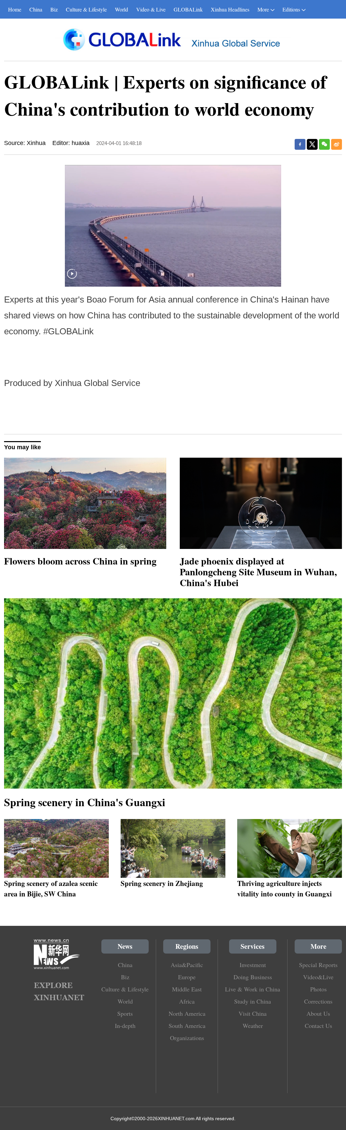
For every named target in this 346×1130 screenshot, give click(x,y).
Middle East (187, 989)
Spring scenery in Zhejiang (162, 883)
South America (187, 1025)
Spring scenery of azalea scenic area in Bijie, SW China (51, 888)
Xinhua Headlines (230, 9)
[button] (72, 278)
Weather (253, 1025)
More (263, 9)
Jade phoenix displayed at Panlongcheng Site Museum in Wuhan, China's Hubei (258, 572)
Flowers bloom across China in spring (80, 561)
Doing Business (252, 977)
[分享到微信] (324, 144)
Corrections (318, 1001)
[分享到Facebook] (300, 144)
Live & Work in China (252, 989)
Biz (54, 9)
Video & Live (151, 9)
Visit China (253, 1013)
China (35, 9)
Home (14, 9)
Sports (125, 1013)
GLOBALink (188, 9)
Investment (253, 965)
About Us (318, 1013)
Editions (291, 9)
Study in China (252, 1001)
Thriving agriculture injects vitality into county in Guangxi (284, 888)
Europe (187, 977)
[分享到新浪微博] (336, 144)
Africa (187, 1001)
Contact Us (318, 1025)
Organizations (187, 1038)
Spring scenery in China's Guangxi (84, 802)
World (121, 9)
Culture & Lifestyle (86, 9)
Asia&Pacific (187, 965)
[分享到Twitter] (312, 144)
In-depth (125, 1025)
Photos (318, 989)
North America (187, 1013)
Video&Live (318, 977)
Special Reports (318, 965)
